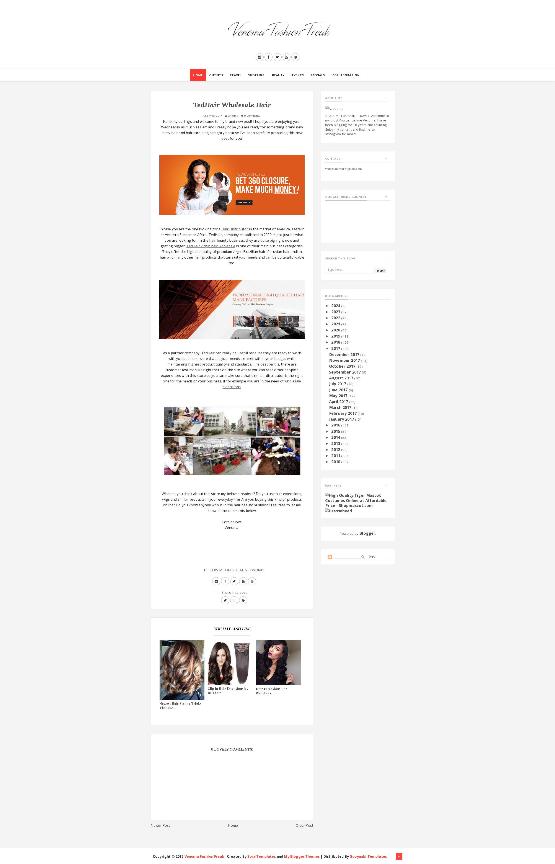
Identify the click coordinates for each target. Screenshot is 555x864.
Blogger (367, 533)
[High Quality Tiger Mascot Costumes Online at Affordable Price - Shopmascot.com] (357, 500)
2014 (336, 437)
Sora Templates (261, 856)
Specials (317, 75)
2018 (336, 342)
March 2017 (341, 407)
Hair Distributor (235, 229)
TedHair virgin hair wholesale (210, 246)
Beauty (278, 75)
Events (298, 75)
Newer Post (160, 825)
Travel (236, 75)
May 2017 (338, 395)
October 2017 (342, 366)
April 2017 (339, 401)
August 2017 (341, 377)
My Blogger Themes (302, 856)
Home (198, 75)
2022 (336, 317)
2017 (336, 348)
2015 (336, 431)
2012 (336, 449)
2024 (336, 305)
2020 (336, 330)
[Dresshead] (338, 510)
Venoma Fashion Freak (204, 856)
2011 (336, 455)
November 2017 (345, 360)
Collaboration (346, 75)
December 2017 (344, 354)
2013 (336, 443)
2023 (336, 311)
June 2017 (339, 389)
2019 (336, 336)
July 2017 (338, 383)
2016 (336, 425)
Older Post (304, 825)
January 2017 (342, 419)
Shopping (256, 75)
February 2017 (343, 413)
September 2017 (345, 372)
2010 (336, 461)
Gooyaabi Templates (368, 856)
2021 (336, 323)
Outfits (216, 75)
